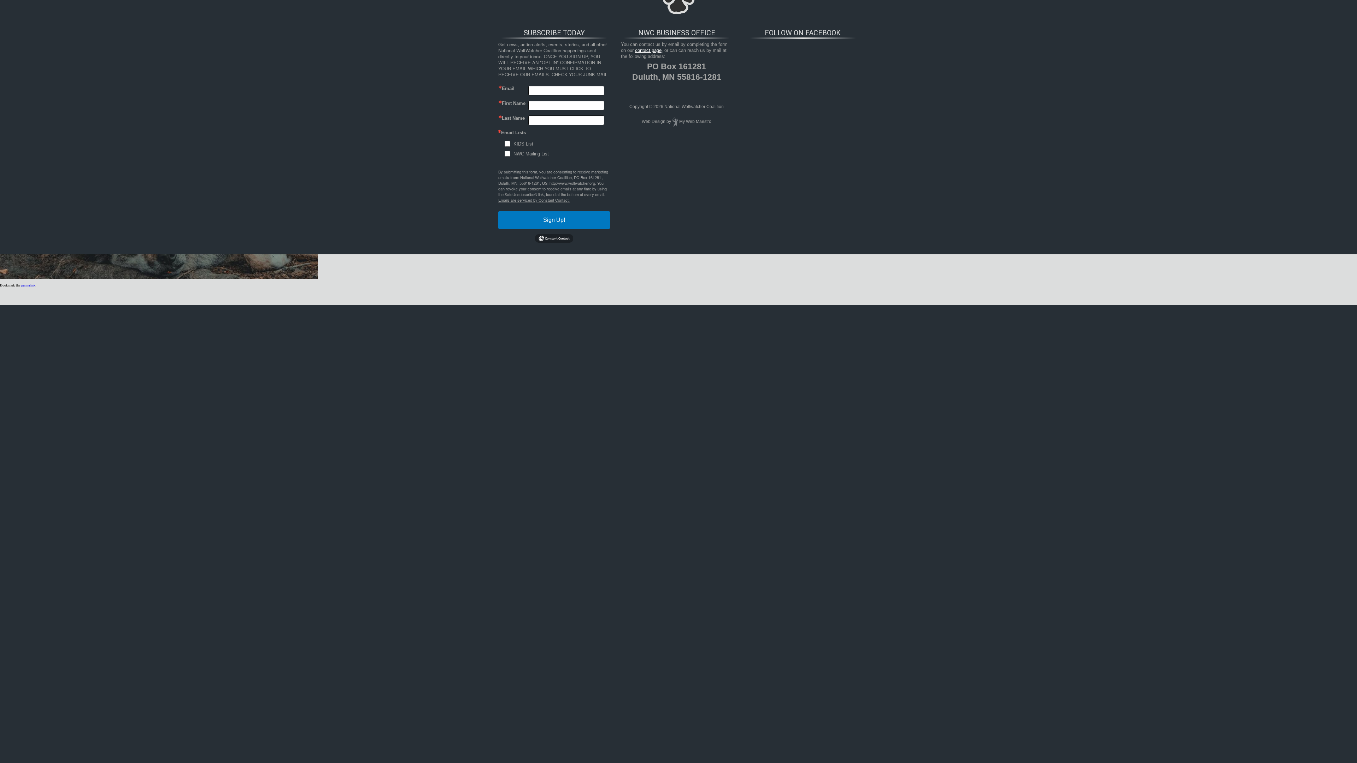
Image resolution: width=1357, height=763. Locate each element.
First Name (513, 103)
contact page (648, 50)
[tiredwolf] (159, 278)
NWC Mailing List (531, 153)
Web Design (653, 121)
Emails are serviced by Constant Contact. (534, 200)
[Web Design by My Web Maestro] (675, 121)
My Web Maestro (695, 121)
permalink (28, 285)
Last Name (513, 118)
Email (508, 88)
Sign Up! (554, 220)
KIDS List (523, 144)
